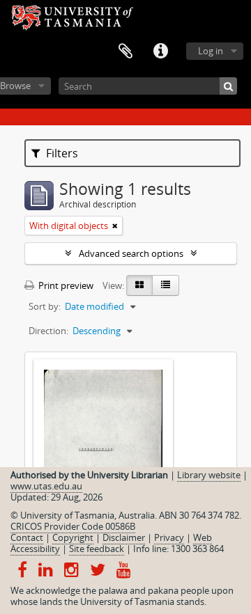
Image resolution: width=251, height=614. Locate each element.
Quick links (160, 51)
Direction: (48, 330)
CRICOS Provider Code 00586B (72, 526)
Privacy (169, 537)
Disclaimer (123, 537)
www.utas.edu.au (46, 486)
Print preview (64, 285)
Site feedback (96, 548)
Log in (210, 51)
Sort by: (45, 306)
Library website (209, 475)
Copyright (72, 537)
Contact (26, 537)
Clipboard (125, 51)
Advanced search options (131, 253)
